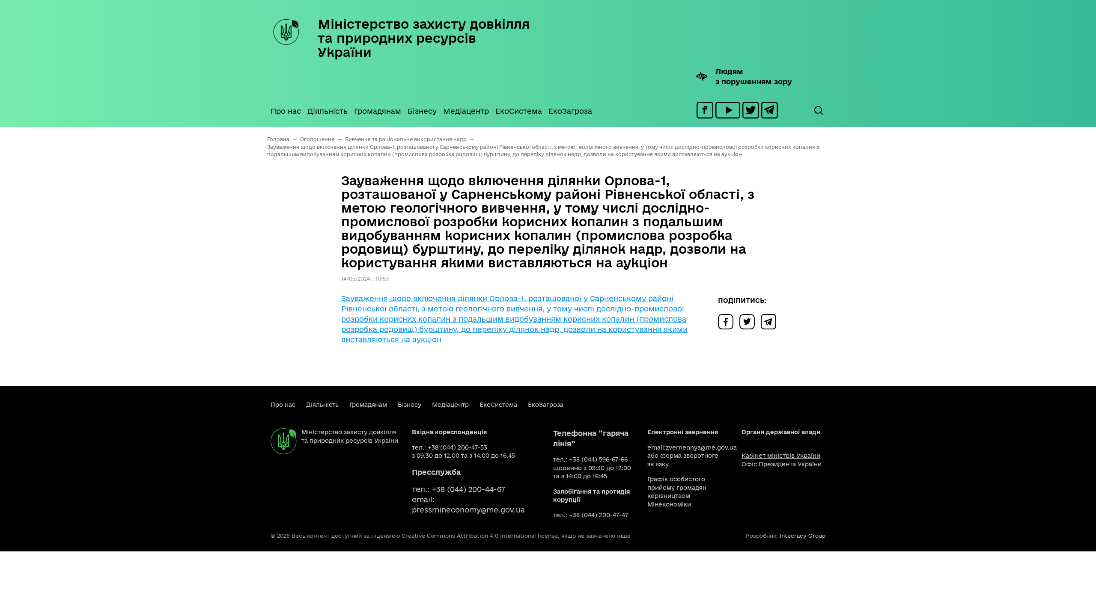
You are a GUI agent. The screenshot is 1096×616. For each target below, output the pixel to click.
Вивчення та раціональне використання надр (406, 139)
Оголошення (317, 139)
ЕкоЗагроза (570, 111)
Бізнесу (422, 111)
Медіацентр (466, 111)
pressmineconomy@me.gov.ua (468, 510)
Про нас (286, 111)
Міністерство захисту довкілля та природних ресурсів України (424, 38)
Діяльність (327, 111)
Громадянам (377, 111)
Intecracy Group (802, 536)
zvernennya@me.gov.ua (701, 447)
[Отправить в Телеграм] (770, 321)
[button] (818, 110)
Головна (278, 139)
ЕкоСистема (518, 111)
